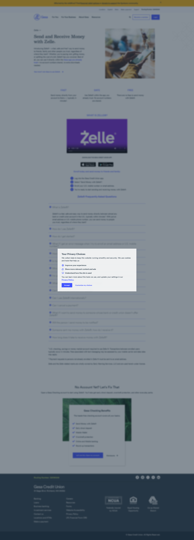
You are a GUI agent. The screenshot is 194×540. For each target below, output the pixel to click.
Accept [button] (67, 285)
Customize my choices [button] (83, 285)
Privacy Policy (68, 280)
